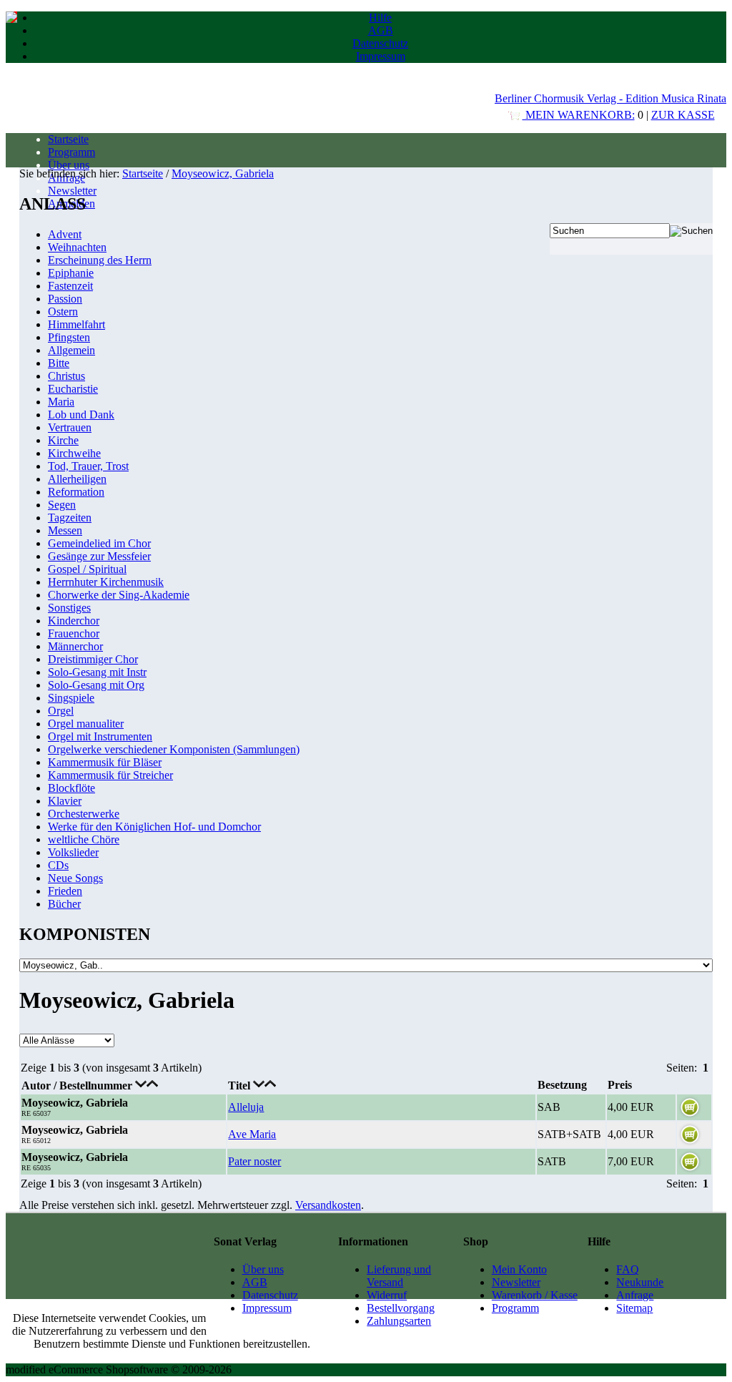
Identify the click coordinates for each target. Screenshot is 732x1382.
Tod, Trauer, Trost (88, 466)
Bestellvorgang (401, 1308)
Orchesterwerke (83, 814)
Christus (66, 376)
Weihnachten (77, 247)
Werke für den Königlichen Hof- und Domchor (154, 826)
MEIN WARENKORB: (579, 115)
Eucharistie (73, 389)
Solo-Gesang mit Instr (97, 672)
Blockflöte (71, 788)
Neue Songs (75, 878)
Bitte (58, 363)
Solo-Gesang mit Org (96, 685)
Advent (64, 234)
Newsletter (72, 191)
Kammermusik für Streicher (110, 775)
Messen (65, 530)
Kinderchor (73, 620)
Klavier (64, 801)
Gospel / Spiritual (87, 569)
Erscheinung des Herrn (100, 260)
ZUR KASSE (683, 115)
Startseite (68, 139)
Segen (62, 505)
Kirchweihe (74, 453)
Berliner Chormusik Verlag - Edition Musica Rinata (610, 98)
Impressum (380, 56)
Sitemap (634, 1308)
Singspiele (71, 698)
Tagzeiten (70, 517)
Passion (65, 299)
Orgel (61, 711)
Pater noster (254, 1161)
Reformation (76, 492)
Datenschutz (380, 43)
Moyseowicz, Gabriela (223, 173)
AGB (380, 30)
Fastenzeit (70, 286)
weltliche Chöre (83, 839)
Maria (61, 402)
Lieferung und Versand (399, 1275)
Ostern (63, 311)
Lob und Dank (81, 414)
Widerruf (387, 1295)
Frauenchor (73, 633)
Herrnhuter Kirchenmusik (106, 582)
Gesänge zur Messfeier (99, 556)
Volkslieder (73, 852)
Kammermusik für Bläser (105, 762)
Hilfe (380, 17)
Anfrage (634, 1295)
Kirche (63, 440)
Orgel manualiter (86, 723)
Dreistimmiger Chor (93, 659)
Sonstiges (69, 608)
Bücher (64, 904)
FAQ (627, 1269)
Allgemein (71, 350)
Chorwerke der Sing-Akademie (118, 595)
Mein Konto (519, 1269)
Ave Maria (252, 1134)
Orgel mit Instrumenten (100, 736)
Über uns (68, 165)
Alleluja (246, 1107)
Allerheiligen (77, 479)
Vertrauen (70, 427)
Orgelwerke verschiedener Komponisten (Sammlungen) (174, 749)
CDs (58, 865)
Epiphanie (71, 273)
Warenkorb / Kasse (535, 1295)
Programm (71, 152)
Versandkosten (328, 1205)
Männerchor (75, 646)
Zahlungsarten (399, 1321)
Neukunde (639, 1282)
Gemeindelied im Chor (99, 543)
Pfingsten (69, 337)
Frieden (65, 891)
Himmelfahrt (76, 324)
